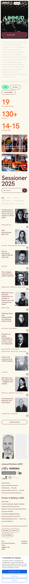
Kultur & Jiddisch (6, 201)
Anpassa (14, 576)
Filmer (3, 545)
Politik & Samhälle (19, 201)
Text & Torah (20, 204)
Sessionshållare (8, 92)
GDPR (3, 549)
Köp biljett (16, 3)
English (9, 198)
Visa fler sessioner (14, 422)
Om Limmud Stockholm (8, 543)
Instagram (24, 543)
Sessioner (15, 87)
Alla (3, 198)
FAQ (5, 87)
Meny (23, 3)
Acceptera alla (14, 571)
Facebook (24, 541)
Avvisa (14, 580)
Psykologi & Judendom (8, 204)
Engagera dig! (5, 547)
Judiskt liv (16, 198)
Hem (3, 541)
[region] (14, 569)
